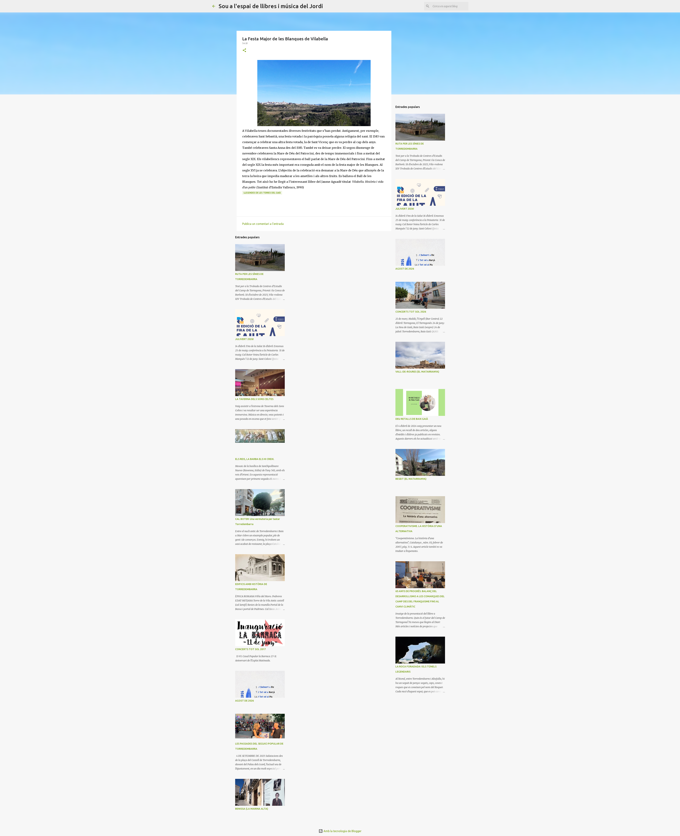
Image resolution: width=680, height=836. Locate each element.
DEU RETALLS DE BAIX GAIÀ (411, 418)
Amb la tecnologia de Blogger (342, 831)
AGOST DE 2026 (244, 700)
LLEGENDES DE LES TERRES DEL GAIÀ (262, 193)
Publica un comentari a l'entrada (263, 223)
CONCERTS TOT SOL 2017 (250, 649)
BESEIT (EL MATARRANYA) (410, 478)
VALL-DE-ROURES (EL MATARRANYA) (417, 371)
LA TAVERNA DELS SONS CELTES (254, 399)
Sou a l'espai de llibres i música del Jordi (271, 6)
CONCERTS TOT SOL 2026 (410, 311)
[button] (244, 50)
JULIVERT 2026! (244, 339)
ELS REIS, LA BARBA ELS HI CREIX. (254, 459)
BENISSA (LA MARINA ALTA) (251, 808)
